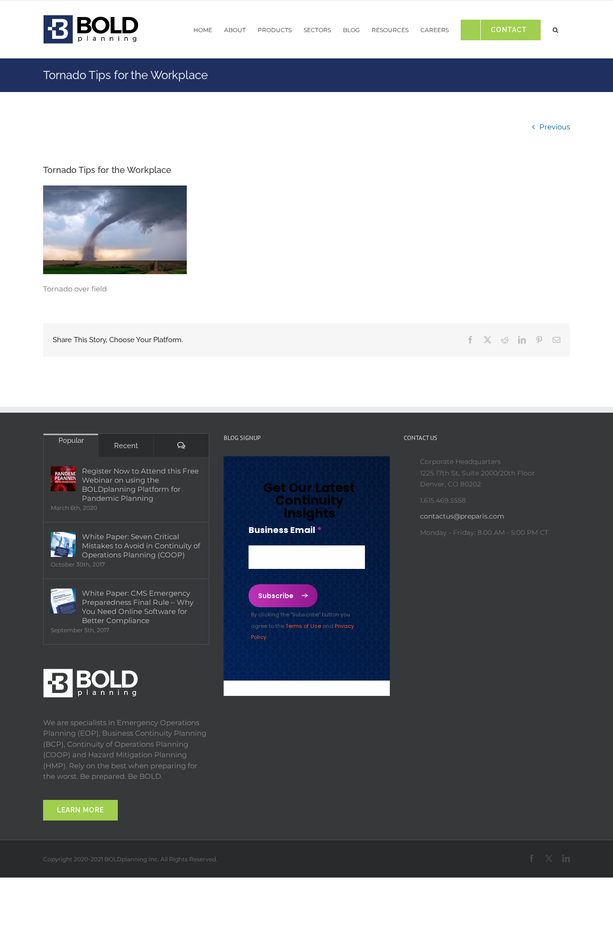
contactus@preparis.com (462, 516)
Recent (126, 445)
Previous (554, 126)
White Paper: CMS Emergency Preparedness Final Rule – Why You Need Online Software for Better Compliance (137, 607)
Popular (71, 440)
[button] (555, 27)
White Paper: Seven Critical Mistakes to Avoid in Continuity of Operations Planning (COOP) (141, 545)
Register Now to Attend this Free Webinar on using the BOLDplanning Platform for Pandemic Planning (140, 484)
